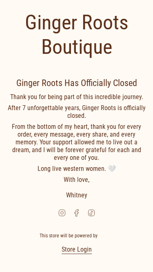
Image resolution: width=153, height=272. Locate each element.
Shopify (106, 236)
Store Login (77, 249)
